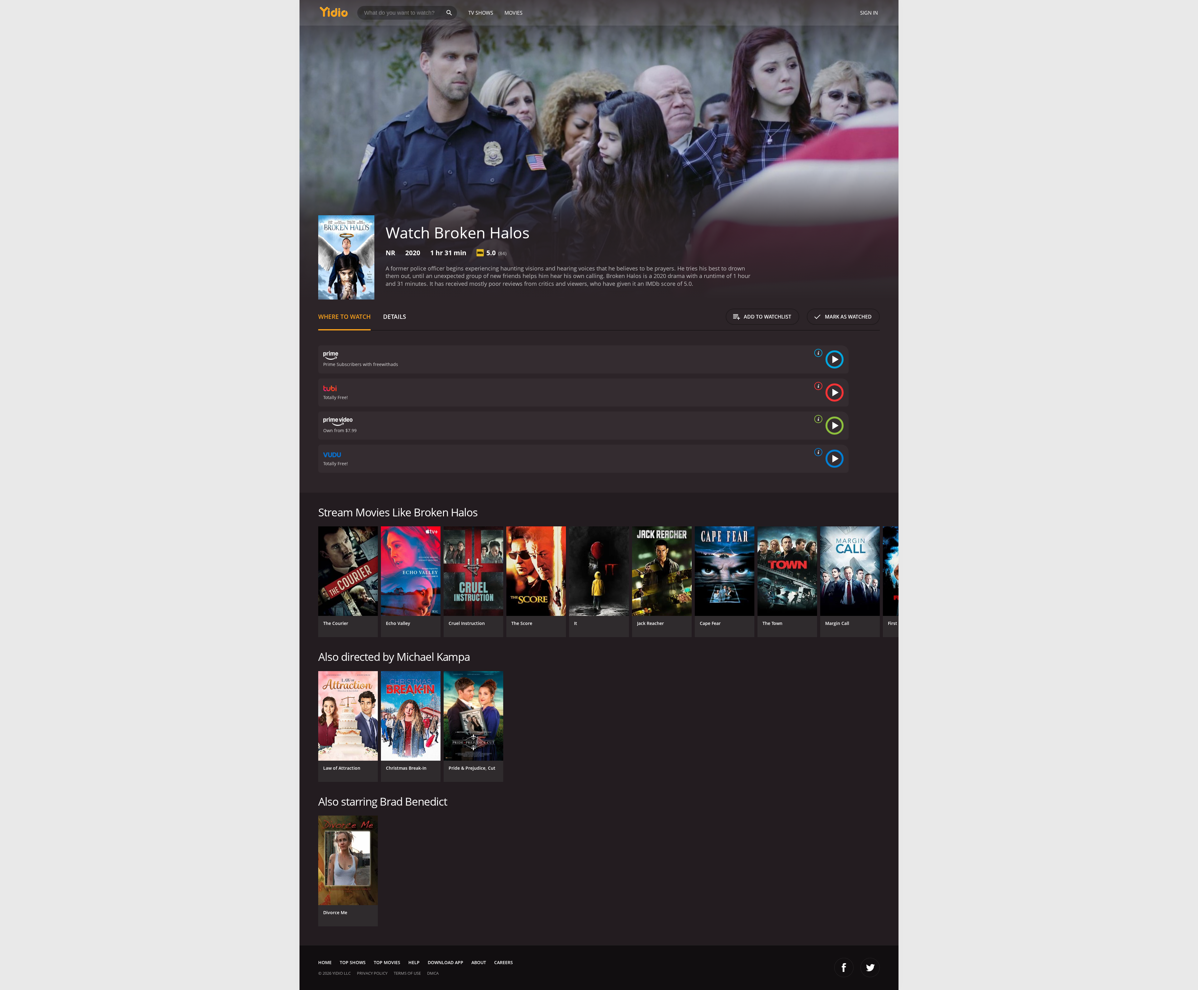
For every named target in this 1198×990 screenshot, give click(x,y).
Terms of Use (407, 973)
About (478, 962)
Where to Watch (344, 316)
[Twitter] (870, 967)
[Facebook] (844, 967)
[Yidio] (333, 14)
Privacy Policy (372, 973)
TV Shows (480, 12)
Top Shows (353, 962)
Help (414, 962)
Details (394, 316)
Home (325, 962)
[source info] (817, 353)
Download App (445, 962)
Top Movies (387, 962)
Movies (513, 12)
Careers (503, 962)
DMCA (433, 973)
